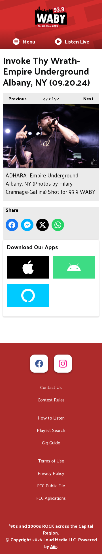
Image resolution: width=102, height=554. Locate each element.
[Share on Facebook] (12, 225)
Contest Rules (51, 400)
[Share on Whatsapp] (58, 225)
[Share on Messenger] (27, 225)
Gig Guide (51, 442)
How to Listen (51, 418)
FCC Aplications (51, 498)
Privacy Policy (51, 473)
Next (86, 98)
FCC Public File (51, 485)
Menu (28, 41)
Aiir (53, 546)
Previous (15, 98)
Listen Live (77, 41)
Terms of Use (51, 461)
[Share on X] (42, 225)
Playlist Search (51, 430)
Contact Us (51, 387)
